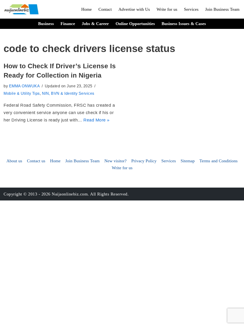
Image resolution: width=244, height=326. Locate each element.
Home (86, 9)
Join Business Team (222, 9)
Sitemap (188, 160)
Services (191, 9)
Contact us (36, 160)
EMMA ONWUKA (24, 86)
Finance (68, 23)
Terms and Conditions (218, 160)
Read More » (96, 120)
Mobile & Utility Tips (22, 93)
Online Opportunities (135, 23)
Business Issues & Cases (184, 23)
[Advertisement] (122, 97)
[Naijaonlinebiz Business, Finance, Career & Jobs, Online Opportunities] (22, 9)
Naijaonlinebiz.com (70, 194)
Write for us (167, 9)
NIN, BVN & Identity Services (68, 93)
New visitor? (115, 160)
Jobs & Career (95, 23)
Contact (105, 9)
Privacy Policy (144, 160)
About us (14, 160)
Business (46, 23)
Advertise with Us (134, 9)
